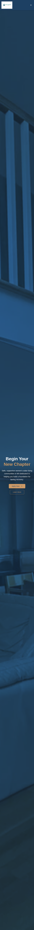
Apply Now (15, 486)
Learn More (17, 492)
